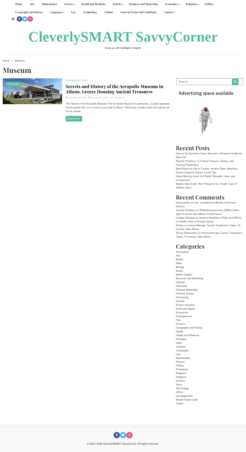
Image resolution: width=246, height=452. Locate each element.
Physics (180, 361)
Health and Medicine (93, 4)
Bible (179, 263)
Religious (181, 376)
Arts (32, 4)
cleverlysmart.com (77, 97)
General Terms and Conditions (138, 12)
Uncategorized (184, 395)
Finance (180, 323)
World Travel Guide (187, 399)
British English (184, 274)
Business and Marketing (143, 4)
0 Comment (118, 97)
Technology (90, 12)
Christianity (182, 297)
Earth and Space (185, 308)
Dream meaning (185, 304)
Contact (168, 12)
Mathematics (49, 4)
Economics (171, 4)
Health (179, 331)
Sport (179, 384)
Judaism (180, 346)
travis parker (183, 202)
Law (73, 12)
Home (18, 4)
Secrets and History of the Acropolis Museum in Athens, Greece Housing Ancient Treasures (114, 89)
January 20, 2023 (99, 97)
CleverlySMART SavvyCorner (123, 37)
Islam (179, 342)
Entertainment (184, 316)
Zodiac (180, 403)
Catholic (180, 282)
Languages (57, 12)
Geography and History (29, 12)
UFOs (179, 392)
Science (68, 4)
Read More (74, 118)
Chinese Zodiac (185, 293)
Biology (180, 267)
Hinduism (181, 339)
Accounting (182, 251)
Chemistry (181, 285)
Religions (191, 4)
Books (179, 270)
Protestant (182, 369)
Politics (209, 4)
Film (178, 320)
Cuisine (108, 12)
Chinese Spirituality (187, 289)
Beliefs (117, 4)
